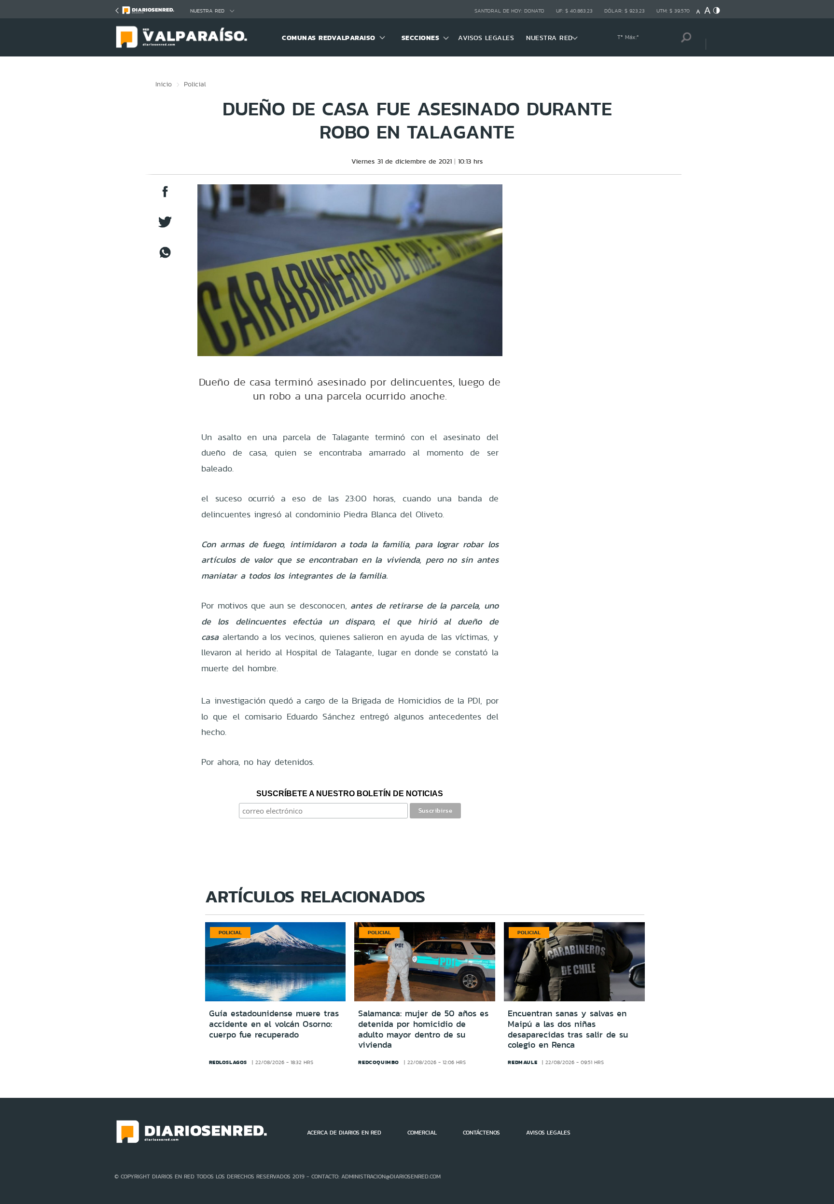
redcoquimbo (378, 1062)
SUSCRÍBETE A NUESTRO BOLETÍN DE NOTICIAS (349, 793)
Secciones (421, 37)
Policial (195, 84)
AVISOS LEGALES (486, 37)
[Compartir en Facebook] (165, 196)
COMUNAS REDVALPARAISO (328, 37)
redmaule (522, 1062)
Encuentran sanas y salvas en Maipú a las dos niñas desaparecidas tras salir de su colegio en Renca (568, 1029)
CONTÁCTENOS (481, 1132)
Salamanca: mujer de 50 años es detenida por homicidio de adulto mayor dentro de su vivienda (423, 1029)
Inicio (163, 84)
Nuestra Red (207, 10)
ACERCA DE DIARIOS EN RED (344, 1132)
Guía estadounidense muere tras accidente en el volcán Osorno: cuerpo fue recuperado (274, 1023)
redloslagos (228, 1062)
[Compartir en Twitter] (165, 226)
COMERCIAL (422, 1132)
